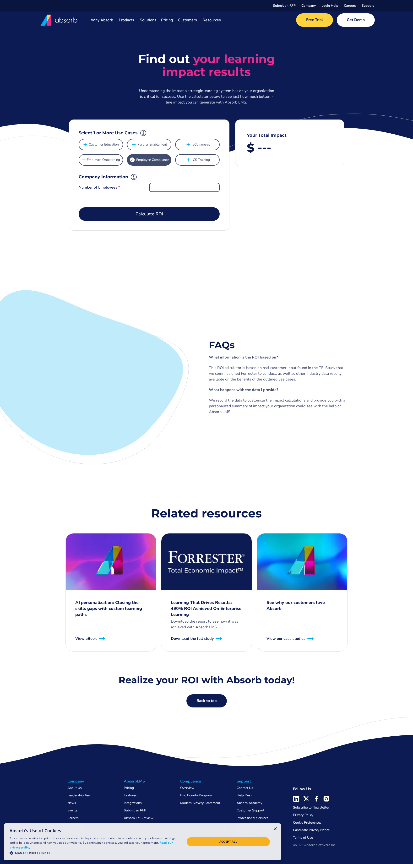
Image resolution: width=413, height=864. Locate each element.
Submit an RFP (284, 5)
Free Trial (314, 19)
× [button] (275, 828)
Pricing (167, 20)
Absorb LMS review (138, 818)
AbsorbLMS (134, 781)
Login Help (329, 5)
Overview (187, 788)
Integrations (133, 803)
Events (72, 810)
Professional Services (252, 818)
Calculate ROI (149, 214)
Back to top (206, 700)
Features (130, 795)
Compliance (190, 781)
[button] (309, 5)
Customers (187, 20)
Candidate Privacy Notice (311, 830)
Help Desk (244, 795)
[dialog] (142, 841)
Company (308, 5)
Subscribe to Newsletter (311, 807)
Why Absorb (102, 20)
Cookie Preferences (307, 822)
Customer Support (250, 810)
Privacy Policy (303, 815)
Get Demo (356, 19)
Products (126, 20)
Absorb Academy (249, 803)
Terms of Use (303, 837)
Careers (350, 5)
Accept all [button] (228, 842)
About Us (74, 788)
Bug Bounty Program (196, 795)
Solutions (148, 20)
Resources (212, 20)
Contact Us (245, 788)
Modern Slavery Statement (200, 803)
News (71, 803)
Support (368, 5)
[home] (59, 20)
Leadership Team (79, 795)
